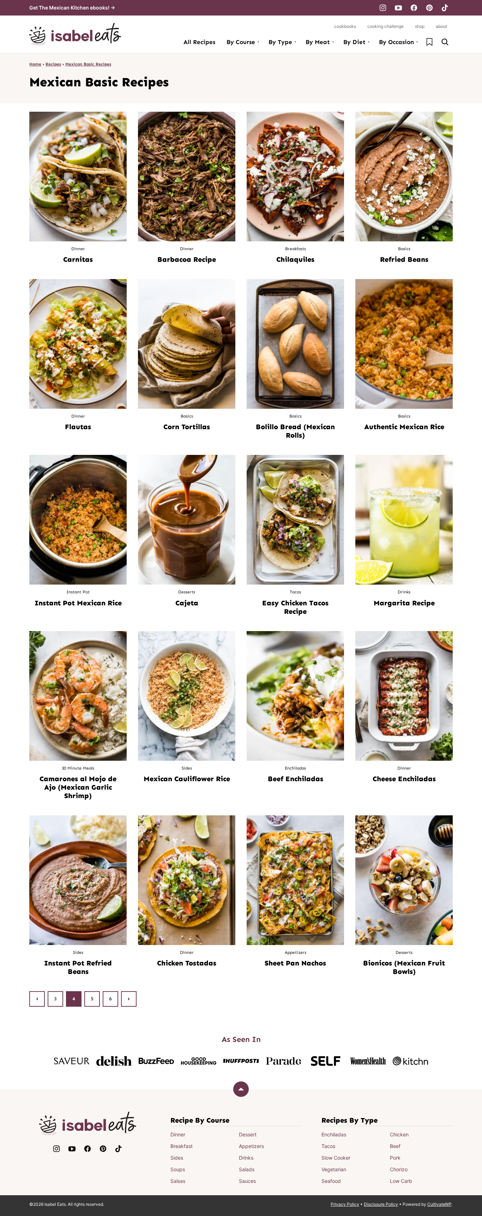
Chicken (399, 1134)
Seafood (331, 1181)
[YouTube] (398, 8)
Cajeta (186, 603)
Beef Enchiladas (295, 778)
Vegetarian (333, 1169)
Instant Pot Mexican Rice (78, 603)
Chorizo (399, 1169)
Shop (419, 26)
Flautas (78, 426)
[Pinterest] (429, 8)
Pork (395, 1158)
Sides (176, 1158)
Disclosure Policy (381, 1204)
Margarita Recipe (404, 603)
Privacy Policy (345, 1204)
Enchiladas (333, 1134)
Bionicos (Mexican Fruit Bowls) (404, 967)
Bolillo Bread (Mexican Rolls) (295, 430)
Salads (246, 1169)
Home (35, 64)
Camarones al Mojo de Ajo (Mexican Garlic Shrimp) (78, 787)
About (441, 26)
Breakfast (181, 1146)
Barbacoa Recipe (186, 259)
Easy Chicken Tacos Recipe (295, 607)
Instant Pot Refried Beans (78, 967)
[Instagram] (383, 8)
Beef (395, 1146)
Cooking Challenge (385, 26)
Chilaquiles (295, 259)
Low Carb (401, 1181)
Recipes (53, 64)
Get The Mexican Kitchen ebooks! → (72, 8)
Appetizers (251, 1146)
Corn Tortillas (186, 426)
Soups (177, 1169)
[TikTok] (445, 8)
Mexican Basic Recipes (88, 64)
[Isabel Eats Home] (75, 34)
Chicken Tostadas (186, 963)
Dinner (177, 1134)
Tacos (328, 1146)
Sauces (247, 1181)
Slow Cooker (335, 1158)
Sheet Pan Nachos (295, 963)
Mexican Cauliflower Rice (187, 778)
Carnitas (78, 259)
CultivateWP (439, 1204)
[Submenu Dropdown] (258, 42)
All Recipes (199, 41)
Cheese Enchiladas (404, 778)
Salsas (177, 1181)
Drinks (246, 1158)
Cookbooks (345, 26)
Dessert (248, 1134)
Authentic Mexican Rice (404, 426)
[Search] (445, 42)
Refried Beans (404, 259)
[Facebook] (414, 8)
